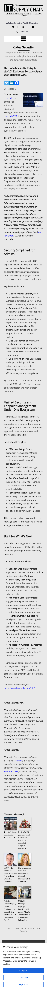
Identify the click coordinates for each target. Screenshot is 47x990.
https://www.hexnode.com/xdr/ (19, 688)
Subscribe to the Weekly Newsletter (23, 23)
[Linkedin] (11, 83)
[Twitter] (13, 27)
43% (36, 152)
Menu (23, 39)
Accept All (23, 970)
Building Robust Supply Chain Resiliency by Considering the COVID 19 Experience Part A (10, 910)
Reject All (23, 984)
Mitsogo (18, 760)
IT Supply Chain (12, 928)
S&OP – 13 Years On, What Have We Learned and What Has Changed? (10, 875)
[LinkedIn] (23, 27)
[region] (23, 966)
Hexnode (8, 98)
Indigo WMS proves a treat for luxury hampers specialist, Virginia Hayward (24, 840)
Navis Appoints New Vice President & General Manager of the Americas (24, 875)
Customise (23, 977)
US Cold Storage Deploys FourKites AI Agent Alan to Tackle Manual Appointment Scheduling (24, 910)
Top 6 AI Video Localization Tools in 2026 (10, 835)
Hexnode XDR (10, 116)
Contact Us (23, 31)
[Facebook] (33, 27)
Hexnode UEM (11, 771)
